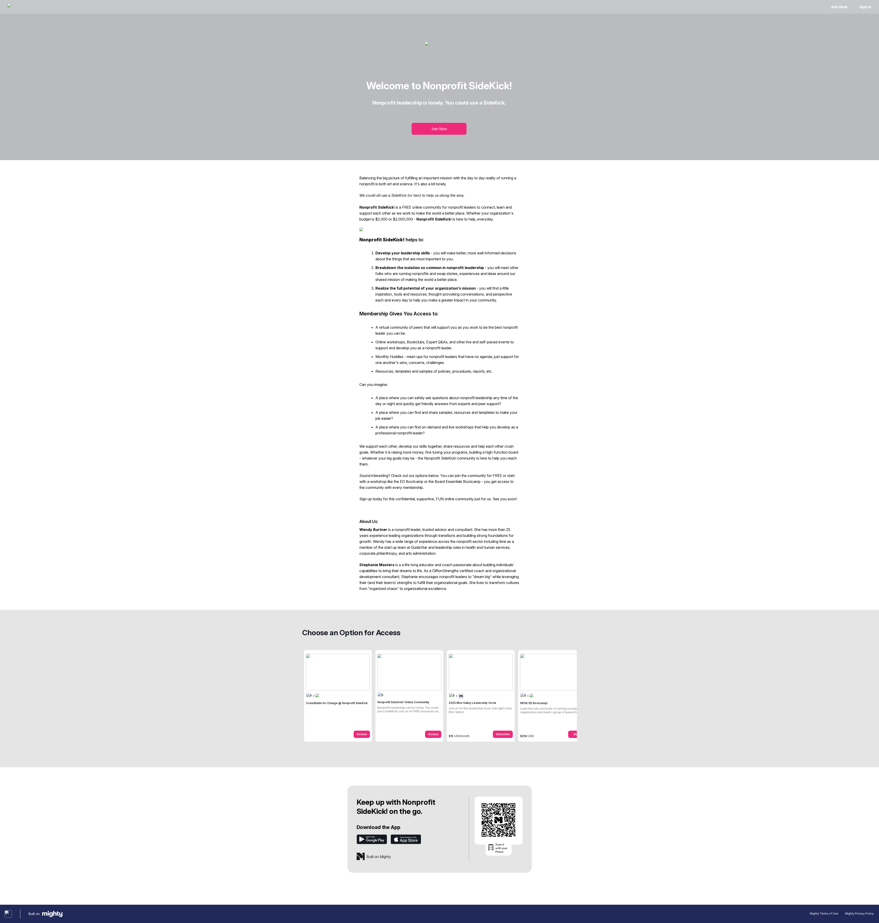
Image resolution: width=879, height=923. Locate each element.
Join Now (838, 7)
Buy (576, 734)
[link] (338, 696)
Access (362, 734)
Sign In (865, 7)
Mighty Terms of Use (824, 913)
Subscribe (503, 734)
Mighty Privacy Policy (859, 913)
